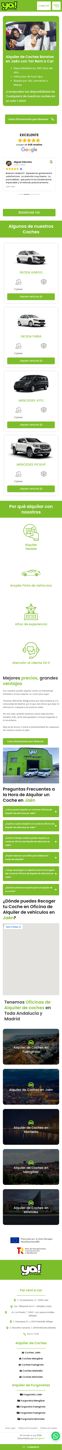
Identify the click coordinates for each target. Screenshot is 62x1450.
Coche (30, 232)
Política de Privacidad (27, 1428)
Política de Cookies (48, 1428)
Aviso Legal (10, 1428)
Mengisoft (39, 1438)
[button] (55, 1436)
